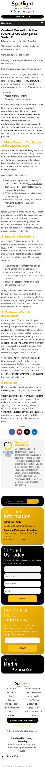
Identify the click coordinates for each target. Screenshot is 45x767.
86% (7, 193)
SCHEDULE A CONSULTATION (23, 720)
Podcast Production (33, 711)
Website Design (33, 688)
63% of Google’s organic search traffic (22, 275)
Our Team (11, 692)
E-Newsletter (33, 704)
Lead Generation (33, 692)
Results (11, 696)
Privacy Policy (11, 704)
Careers (12, 715)
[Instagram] (6, 455)
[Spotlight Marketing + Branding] (23, 9)
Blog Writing (33, 700)
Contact (12, 700)
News (11, 711)
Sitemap (33, 715)
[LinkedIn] (11, 452)
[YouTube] (9, 455)
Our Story (11, 688)
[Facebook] (8, 452)
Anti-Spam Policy (12, 708)
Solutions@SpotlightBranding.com (20, 526)
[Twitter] (4, 452)
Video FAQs (33, 708)
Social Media (33, 696)
